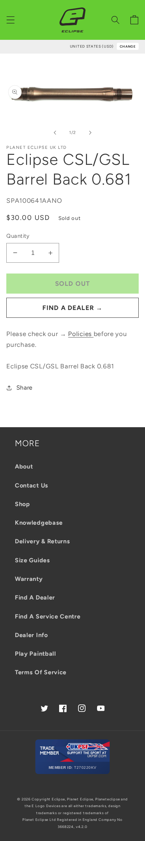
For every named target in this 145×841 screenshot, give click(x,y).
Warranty (29, 578)
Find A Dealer (35, 597)
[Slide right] (90, 132)
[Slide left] (55, 132)
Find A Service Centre (48, 616)
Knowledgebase (39, 522)
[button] (10, 19)
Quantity (18, 236)
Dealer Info (31, 635)
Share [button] (24, 387)
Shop (22, 504)
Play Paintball (35, 653)
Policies (80, 334)
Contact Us (31, 485)
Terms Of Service (41, 672)
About (24, 466)
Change (128, 46)
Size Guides (32, 560)
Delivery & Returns (42, 541)
